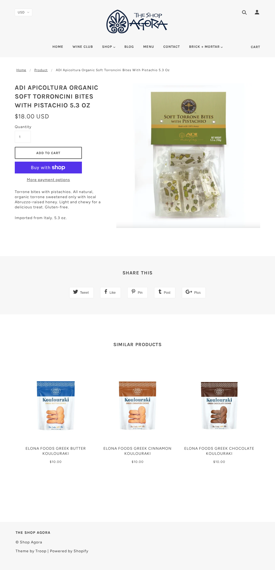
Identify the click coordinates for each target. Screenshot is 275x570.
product (41, 70)
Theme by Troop (31, 551)
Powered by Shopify (69, 551)
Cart (255, 47)
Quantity (23, 127)
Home (21, 70)
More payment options (48, 179)
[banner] (137, 21)
